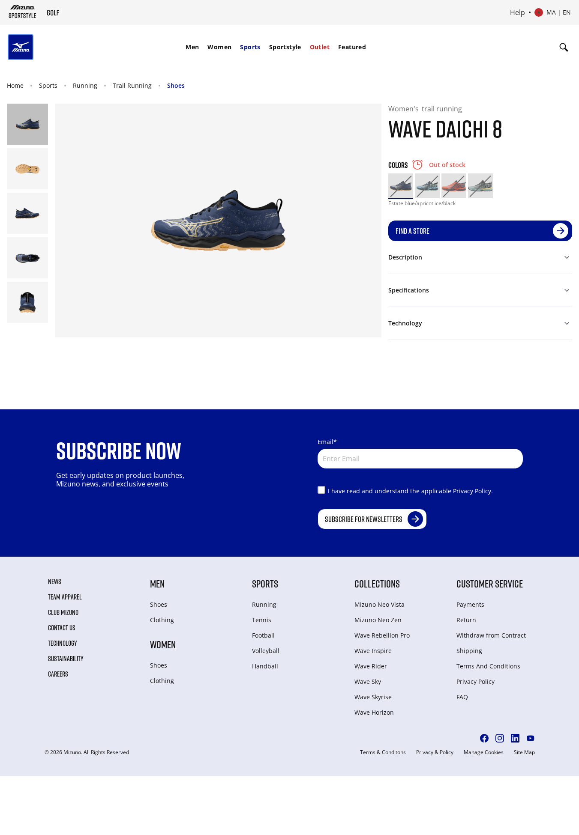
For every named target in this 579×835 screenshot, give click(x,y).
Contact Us (61, 627)
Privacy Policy (475, 681)
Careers (58, 674)
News (54, 581)
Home (15, 85)
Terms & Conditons (383, 752)
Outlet (320, 47)
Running (85, 85)
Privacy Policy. (473, 491)
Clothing (162, 620)
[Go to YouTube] (530, 738)
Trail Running (132, 85)
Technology (62, 643)
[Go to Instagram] (499, 738)
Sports (250, 47)
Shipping (469, 651)
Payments (470, 604)
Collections (377, 583)
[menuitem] (192, 47)
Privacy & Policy (434, 752)
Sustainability (66, 658)
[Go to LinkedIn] (515, 738)
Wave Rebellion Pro (382, 635)
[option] (400, 185)
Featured (352, 47)
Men (192, 47)
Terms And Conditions (488, 666)
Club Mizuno (63, 612)
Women (219, 47)
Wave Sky (367, 681)
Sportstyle (285, 47)
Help (517, 12)
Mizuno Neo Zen (378, 620)
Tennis (261, 620)
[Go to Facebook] (484, 738)
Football (263, 635)
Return (466, 620)
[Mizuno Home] (22, 11)
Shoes (176, 85)
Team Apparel (65, 597)
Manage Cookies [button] (484, 752)
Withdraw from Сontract (491, 635)
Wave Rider (370, 666)
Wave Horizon (374, 712)
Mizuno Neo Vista (379, 604)
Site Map (524, 752)
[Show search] (564, 47)
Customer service (489, 583)
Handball (265, 666)
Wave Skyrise (373, 697)
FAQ (462, 697)
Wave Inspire (373, 651)
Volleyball (265, 651)
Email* (327, 442)
